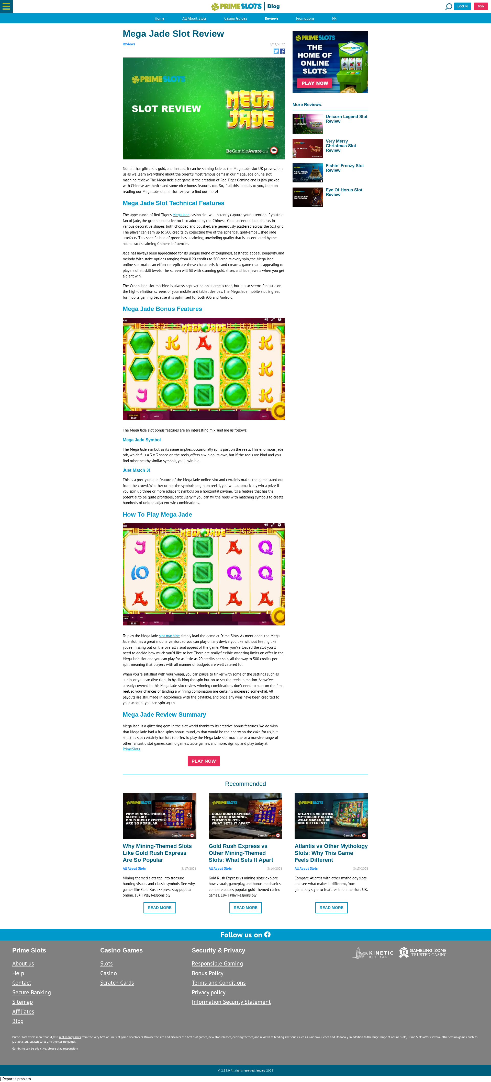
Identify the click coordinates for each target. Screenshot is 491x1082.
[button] (6, 6)
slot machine (169, 635)
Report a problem (17, 1079)
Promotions (305, 18)
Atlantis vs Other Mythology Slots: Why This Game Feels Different (331, 853)
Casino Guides (235, 18)
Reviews (271, 18)
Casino (108, 973)
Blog (18, 1021)
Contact (21, 982)
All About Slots (194, 18)
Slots (106, 963)
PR (334, 18)
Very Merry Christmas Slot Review (341, 146)
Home (159, 18)
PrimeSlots (131, 749)
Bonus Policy (208, 973)
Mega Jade (181, 214)
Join (481, 6)
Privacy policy (209, 992)
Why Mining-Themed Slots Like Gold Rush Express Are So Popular (157, 853)
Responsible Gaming (217, 963)
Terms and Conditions (219, 982)
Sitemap (22, 1001)
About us (23, 963)
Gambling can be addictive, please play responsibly (45, 1048)
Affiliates (23, 1011)
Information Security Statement (231, 1001)
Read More (160, 907)
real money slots (70, 1037)
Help (18, 973)
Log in (462, 6)
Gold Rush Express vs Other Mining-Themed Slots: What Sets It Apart (241, 853)
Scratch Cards (117, 982)
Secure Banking (31, 992)
